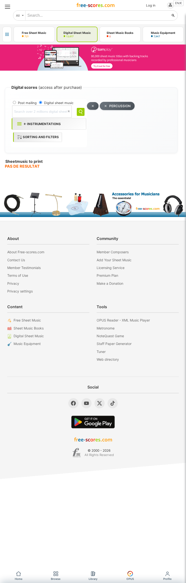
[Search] (81, 112)
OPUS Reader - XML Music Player (123, 320)
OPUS (130, 579)
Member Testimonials (24, 268)
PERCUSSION (120, 106)
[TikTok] (113, 403)
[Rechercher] (173, 15)
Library (93, 579)
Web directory (108, 359)
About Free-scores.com (25, 252)
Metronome (106, 328)
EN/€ (178, 3)
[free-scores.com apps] (7, 34)
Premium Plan (107, 275)
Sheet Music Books (29, 328)
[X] (99, 403)
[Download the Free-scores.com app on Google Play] (93, 422)
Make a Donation (110, 283)
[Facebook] (73, 403)
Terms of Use (17, 275)
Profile (167, 579)
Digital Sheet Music (29, 336)
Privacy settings (20, 291)
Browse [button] (56, 579)
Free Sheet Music (27, 320)
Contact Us (16, 260)
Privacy (13, 283)
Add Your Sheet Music (114, 260)
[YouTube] (86, 403)
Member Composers (113, 252)
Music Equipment (27, 344)
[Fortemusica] (76, 452)
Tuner (101, 352)
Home (19, 579)
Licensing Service (110, 268)
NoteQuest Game (110, 336)
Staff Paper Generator (114, 344)
